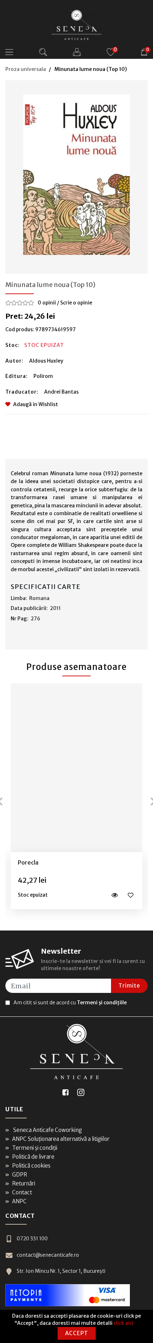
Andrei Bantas (61, 392)
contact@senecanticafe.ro (48, 1255)
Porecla (28, 862)
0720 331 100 (32, 1238)
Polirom (43, 376)
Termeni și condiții (34, 1147)
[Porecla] (77, 767)
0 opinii (47, 302)
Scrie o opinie (76, 302)
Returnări (23, 1183)
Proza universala (25, 69)
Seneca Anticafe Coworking (47, 1130)
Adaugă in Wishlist (35, 404)
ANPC (19, 1201)
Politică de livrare (33, 1156)
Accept (76, 1333)
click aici (123, 1323)
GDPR (19, 1174)
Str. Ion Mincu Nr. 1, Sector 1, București (61, 1271)
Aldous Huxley (46, 361)
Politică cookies (31, 1165)
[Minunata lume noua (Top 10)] (76, 174)
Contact (22, 1192)
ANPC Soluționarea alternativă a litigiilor (61, 1139)
